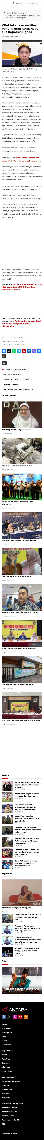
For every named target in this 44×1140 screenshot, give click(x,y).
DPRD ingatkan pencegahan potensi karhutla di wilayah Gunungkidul (19, 906)
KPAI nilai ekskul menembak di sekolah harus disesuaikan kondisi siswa (20, 464)
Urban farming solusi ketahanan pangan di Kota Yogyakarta (27, 818)
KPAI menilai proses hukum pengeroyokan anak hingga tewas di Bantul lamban (22, 647)
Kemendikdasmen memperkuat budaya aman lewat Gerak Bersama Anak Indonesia (21, 501)
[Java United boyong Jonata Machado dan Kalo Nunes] (7, 797)
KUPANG (26, 379)
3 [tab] (22, 995)
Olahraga (6, 1067)
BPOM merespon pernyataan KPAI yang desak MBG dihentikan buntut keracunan (22, 287)
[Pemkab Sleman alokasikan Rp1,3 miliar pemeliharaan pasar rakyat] (7, 842)
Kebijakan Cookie (9, 1112)
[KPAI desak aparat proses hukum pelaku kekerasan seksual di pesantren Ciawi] (22, 597)
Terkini (5, 775)
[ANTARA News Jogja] (24, 3)
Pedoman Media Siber (11, 1120)
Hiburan (5, 1085)
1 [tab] (15, 995)
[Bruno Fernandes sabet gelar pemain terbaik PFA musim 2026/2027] (7, 786)
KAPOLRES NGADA (20, 370)
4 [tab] (25, 995)
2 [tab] (18, 995)
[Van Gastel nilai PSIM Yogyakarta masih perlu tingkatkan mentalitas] (7, 808)
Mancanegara (8, 1077)
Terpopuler (7, 1033)
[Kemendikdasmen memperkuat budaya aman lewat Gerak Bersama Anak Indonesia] (22, 487)
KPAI (8, 370)
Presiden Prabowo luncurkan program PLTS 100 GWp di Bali (28, 917)
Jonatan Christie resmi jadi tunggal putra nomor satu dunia (27, 950)
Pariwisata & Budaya (11, 1081)
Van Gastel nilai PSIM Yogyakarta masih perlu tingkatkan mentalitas (25, 807)
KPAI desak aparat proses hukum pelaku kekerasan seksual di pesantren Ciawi (21, 611)
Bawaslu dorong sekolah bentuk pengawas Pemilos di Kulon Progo (28, 829)
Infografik (6, 1098)
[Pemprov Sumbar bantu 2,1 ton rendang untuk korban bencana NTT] (7, 853)
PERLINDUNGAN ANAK (12, 379)
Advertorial (7, 1089)
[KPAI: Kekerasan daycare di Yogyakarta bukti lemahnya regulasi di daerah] (22, 669)
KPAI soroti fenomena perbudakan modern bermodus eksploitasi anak (19, 539)
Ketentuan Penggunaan (12, 1104)
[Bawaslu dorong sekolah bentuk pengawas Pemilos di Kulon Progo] (7, 830)
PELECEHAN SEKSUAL (12, 384)
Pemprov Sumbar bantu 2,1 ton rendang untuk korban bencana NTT (27, 852)
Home (8, 13)
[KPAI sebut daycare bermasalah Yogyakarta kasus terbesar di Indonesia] (22, 705)
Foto (4, 961)
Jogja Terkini (7, 1051)
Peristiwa (6, 1059)
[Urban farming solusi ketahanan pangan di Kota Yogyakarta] (7, 819)
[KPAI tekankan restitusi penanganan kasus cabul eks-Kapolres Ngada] (22, 893)
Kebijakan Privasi (9, 1108)
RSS (3, 1124)
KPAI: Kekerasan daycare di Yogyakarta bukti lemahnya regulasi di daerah (20, 683)
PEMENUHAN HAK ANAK (12, 389)
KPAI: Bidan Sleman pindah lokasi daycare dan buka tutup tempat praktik (21, 575)
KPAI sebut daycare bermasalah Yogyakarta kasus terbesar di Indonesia (21, 719)
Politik (4, 1055)
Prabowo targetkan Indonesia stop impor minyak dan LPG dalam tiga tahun (28, 939)
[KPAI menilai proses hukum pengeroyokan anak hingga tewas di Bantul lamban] (22, 633)
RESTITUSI (29, 389)
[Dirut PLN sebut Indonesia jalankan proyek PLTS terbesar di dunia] (7, 864)
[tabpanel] (22, 980)
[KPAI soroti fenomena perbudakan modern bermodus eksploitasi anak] (22, 525)
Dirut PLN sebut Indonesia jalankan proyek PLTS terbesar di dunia (26, 863)
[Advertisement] (22, 243)
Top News (7, 874)
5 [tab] (29, 995)
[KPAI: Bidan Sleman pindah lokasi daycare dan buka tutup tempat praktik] (22, 561)
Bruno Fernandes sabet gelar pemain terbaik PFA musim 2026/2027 (28, 784)
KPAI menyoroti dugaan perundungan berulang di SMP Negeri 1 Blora (20, 428)
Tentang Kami (8, 1116)
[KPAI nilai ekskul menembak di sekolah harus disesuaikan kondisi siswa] (22, 451)
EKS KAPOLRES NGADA (12, 374)
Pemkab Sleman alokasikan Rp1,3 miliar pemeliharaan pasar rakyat (27, 840)
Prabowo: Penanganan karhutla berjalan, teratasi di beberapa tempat (27, 928)
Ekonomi (6, 1063)
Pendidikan (19, 13)
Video (4, 1041)
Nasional (5, 1093)
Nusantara (6, 1045)
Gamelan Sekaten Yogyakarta (21, 988)
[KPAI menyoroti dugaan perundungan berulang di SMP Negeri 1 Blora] (22, 415)
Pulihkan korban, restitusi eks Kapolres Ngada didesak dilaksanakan (21, 323)
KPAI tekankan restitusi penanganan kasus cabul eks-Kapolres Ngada (22, 16)
